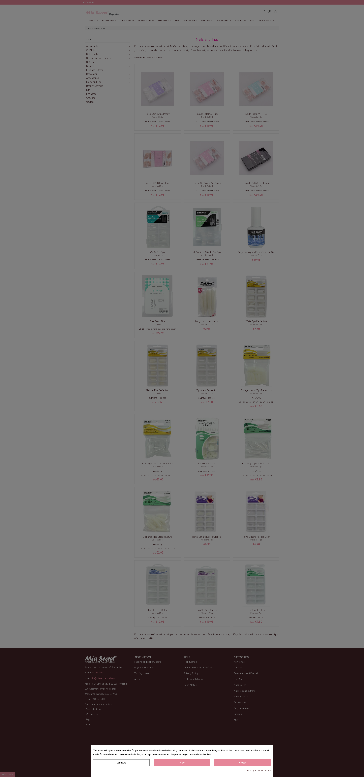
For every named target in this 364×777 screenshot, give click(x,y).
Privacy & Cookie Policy (259, 770)
